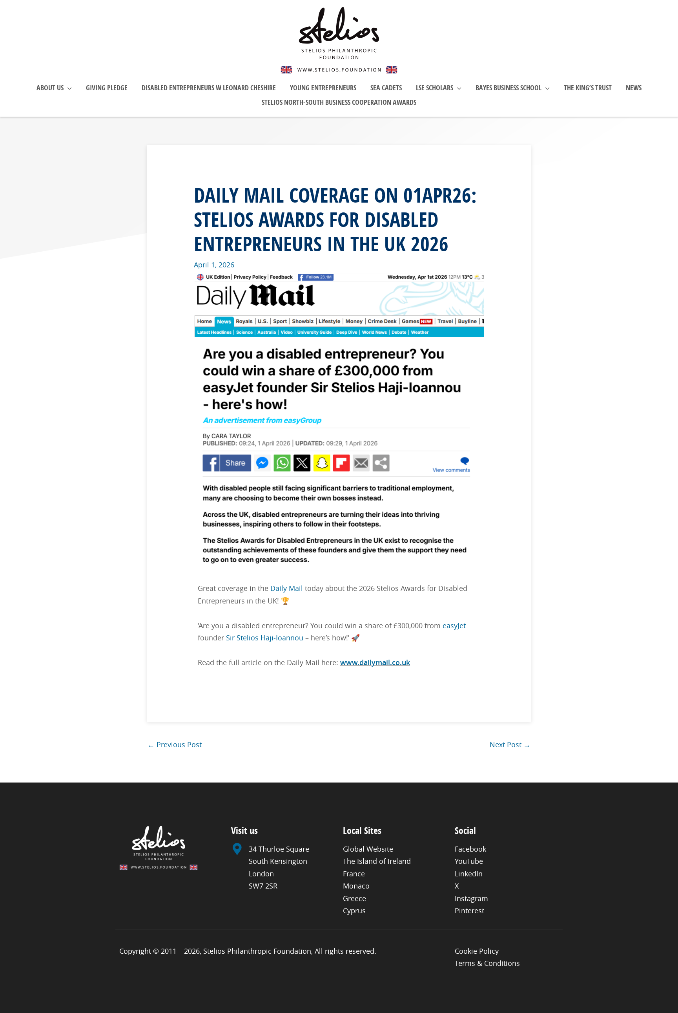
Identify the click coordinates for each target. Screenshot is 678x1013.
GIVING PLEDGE (107, 88)
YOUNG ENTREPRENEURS (323, 88)
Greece (354, 898)
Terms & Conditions (487, 963)
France (354, 873)
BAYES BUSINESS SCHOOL (508, 88)
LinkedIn (469, 873)
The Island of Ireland (377, 861)
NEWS (634, 88)
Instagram (471, 898)
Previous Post (175, 744)
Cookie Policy (477, 951)
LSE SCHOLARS (434, 88)
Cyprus (354, 910)
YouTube (469, 861)
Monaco (356, 885)
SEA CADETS (386, 88)
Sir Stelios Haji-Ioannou (264, 637)
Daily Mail (286, 588)
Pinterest (469, 910)
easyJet (454, 625)
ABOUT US (50, 88)
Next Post (510, 744)
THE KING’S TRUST (588, 88)
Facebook (470, 849)
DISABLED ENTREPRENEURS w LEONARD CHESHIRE (209, 88)
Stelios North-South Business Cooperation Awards (339, 102)
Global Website (368, 849)
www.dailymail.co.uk (375, 662)
